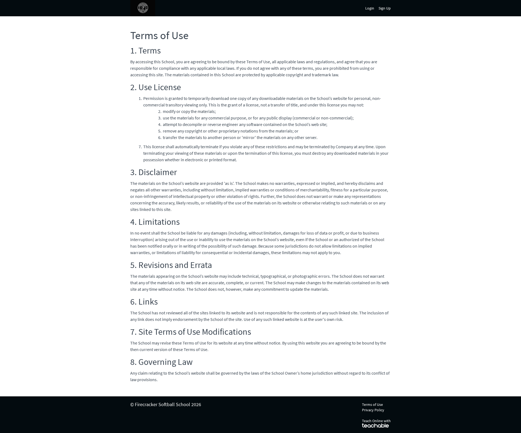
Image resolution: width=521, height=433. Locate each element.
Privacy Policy (373, 409)
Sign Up (385, 8)
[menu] (376, 8)
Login (369, 8)
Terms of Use (372, 404)
